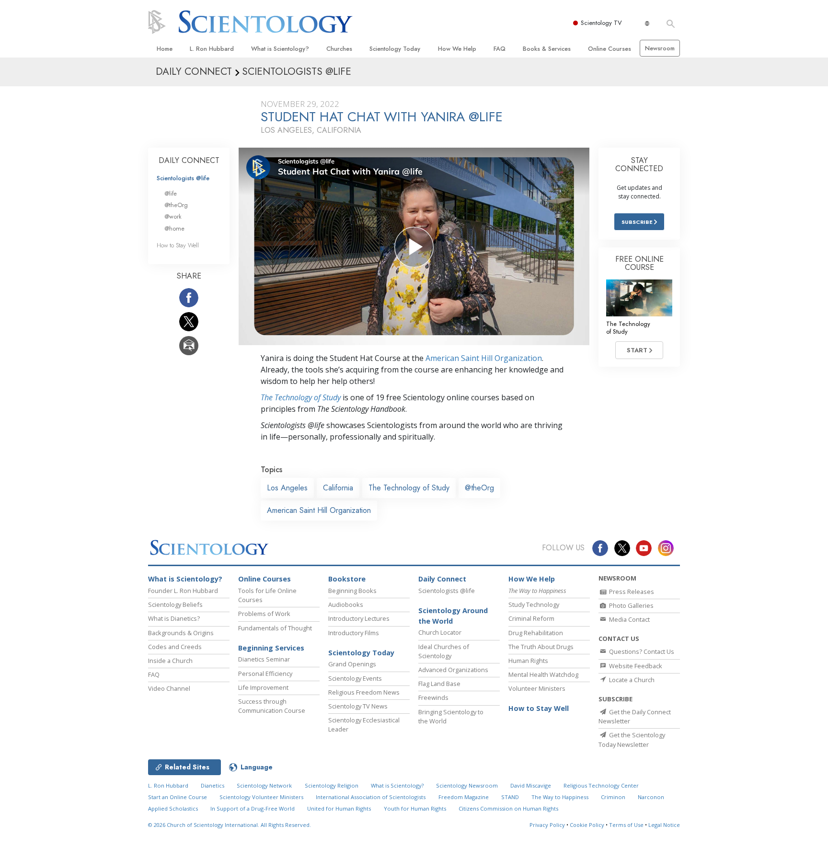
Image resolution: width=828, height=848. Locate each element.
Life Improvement (263, 687)
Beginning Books (352, 590)
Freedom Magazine (463, 797)
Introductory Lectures (359, 618)
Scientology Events (355, 678)
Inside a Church (170, 660)
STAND (510, 797)
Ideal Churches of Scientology (443, 651)
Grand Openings (352, 664)
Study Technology (533, 604)
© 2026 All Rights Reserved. (229, 824)
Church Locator (439, 632)
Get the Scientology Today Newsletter (631, 739)
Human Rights (528, 660)
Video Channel (169, 688)
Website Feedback (635, 666)
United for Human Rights (339, 808)
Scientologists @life (183, 178)
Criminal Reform (531, 618)
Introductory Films (353, 632)
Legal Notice (664, 824)
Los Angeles (287, 487)
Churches (339, 48)
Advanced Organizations (453, 669)
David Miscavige (530, 785)
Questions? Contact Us (641, 651)
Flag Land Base (439, 683)
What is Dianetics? (174, 618)
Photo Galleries (631, 605)
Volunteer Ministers (536, 688)
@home (174, 228)
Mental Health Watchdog (543, 674)
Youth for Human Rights (415, 808)
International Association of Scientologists (371, 797)
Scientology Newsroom (467, 785)
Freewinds (433, 697)
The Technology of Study (301, 397)
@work (173, 216)
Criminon (613, 797)
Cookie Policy (587, 824)
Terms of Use (626, 824)
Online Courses (609, 48)
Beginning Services (271, 647)
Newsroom (660, 48)
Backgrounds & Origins (181, 632)
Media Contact (629, 619)
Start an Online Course (177, 797)
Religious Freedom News (364, 692)
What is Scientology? (280, 48)
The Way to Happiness (559, 797)
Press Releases (631, 591)
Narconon (651, 797)
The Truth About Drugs (541, 646)
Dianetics (212, 785)
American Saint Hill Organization (484, 358)
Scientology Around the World (453, 616)
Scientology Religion (331, 785)
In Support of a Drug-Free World (252, 808)
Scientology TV (601, 22)
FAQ (500, 48)
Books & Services (547, 48)
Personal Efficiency (265, 673)
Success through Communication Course (271, 706)
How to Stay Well (178, 245)
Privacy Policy (547, 824)
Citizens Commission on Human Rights (508, 808)
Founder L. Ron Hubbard (183, 590)
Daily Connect (442, 578)
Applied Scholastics (173, 808)
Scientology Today (394, 48)
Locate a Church (631, 679)
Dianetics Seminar (264, 659)
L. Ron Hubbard (212, 48)
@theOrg (479, 487)
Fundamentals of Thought (275, 628)
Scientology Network (264, 785)
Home (164, 48)
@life (170, 193)
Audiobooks (345, 604)
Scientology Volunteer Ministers (261, 797)
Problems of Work (264, 613)
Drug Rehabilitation (535, 632)
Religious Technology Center (601, 785)
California (338, 487)
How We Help (457, 48)
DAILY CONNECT (189, 160)
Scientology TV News (358, 706)
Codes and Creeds (175, 646)
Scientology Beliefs (175, 604)
